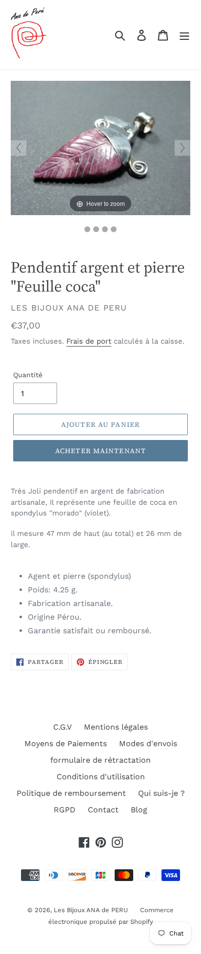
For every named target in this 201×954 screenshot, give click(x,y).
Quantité (27, 375)
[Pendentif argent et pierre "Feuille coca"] (87, 229)
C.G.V (62, 727)
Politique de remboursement (71, 793)
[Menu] (184, 35)
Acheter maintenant (100, 451)
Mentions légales (116, 727)
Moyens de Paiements (65, 743)
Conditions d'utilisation (101, 776)
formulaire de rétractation (100, 760)
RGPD (65, 809)
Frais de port (88, 341)
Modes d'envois (148, 743)
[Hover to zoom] (100, 147)
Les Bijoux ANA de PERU (91, 910)
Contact (103, 809)
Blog (139, 809)
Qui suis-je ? (161, 793)
